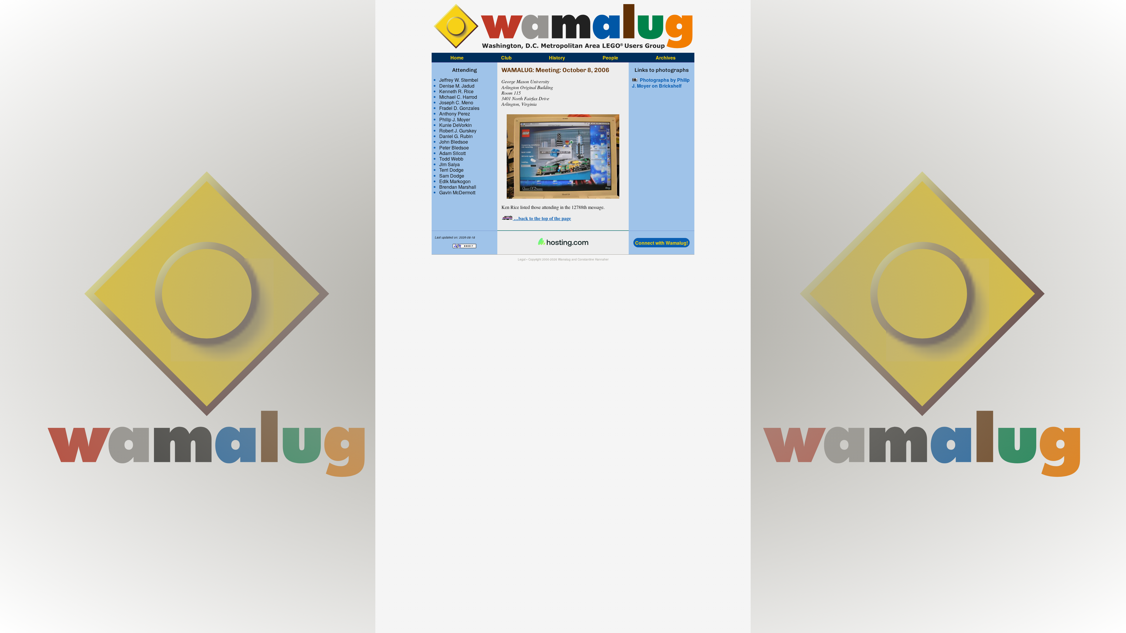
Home (457, 57)
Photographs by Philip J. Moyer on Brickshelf (661, 82)
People (610, 57)
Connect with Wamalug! (661, 242)
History (557, 57)
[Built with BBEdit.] (464, 251)
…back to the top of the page (542, 218)
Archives (666, 57)
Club (506, 57)
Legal (521, 259)
